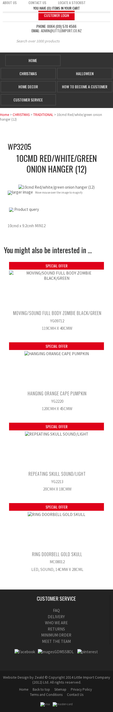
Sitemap (60, 689)
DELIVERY (56, 616)
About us (10, 2)
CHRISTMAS (21, 114)
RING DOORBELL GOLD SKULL (57, 554)
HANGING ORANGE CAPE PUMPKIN (57, 393)
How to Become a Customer (84, 86)
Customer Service (28, 100)
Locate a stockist (72, 2)
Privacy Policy (81, 689)
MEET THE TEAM (56, 641)
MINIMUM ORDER (56, 635)
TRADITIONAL (43, 114)
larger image (22, 192)
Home (33, 60)
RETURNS (56, 629)
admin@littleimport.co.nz (61, 30)
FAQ (56, 610)
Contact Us (75, 694)
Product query (26, 209)
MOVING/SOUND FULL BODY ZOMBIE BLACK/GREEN (57, 313)
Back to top (41, 689)
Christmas (28, 73)
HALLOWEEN (85, 73)
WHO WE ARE (56, 622)
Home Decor (28, 86)
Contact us (37, 2)
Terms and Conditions (46, 694)
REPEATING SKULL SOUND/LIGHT (57, 474)
